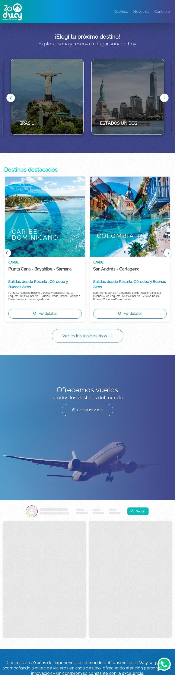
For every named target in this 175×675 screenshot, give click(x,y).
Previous (10, 98)
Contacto (162, 11)
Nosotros (141, 11)
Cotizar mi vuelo (90, 410)
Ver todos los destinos (84, 335)
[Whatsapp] (164, 664)
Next (164, 98)
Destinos (121, 11)
